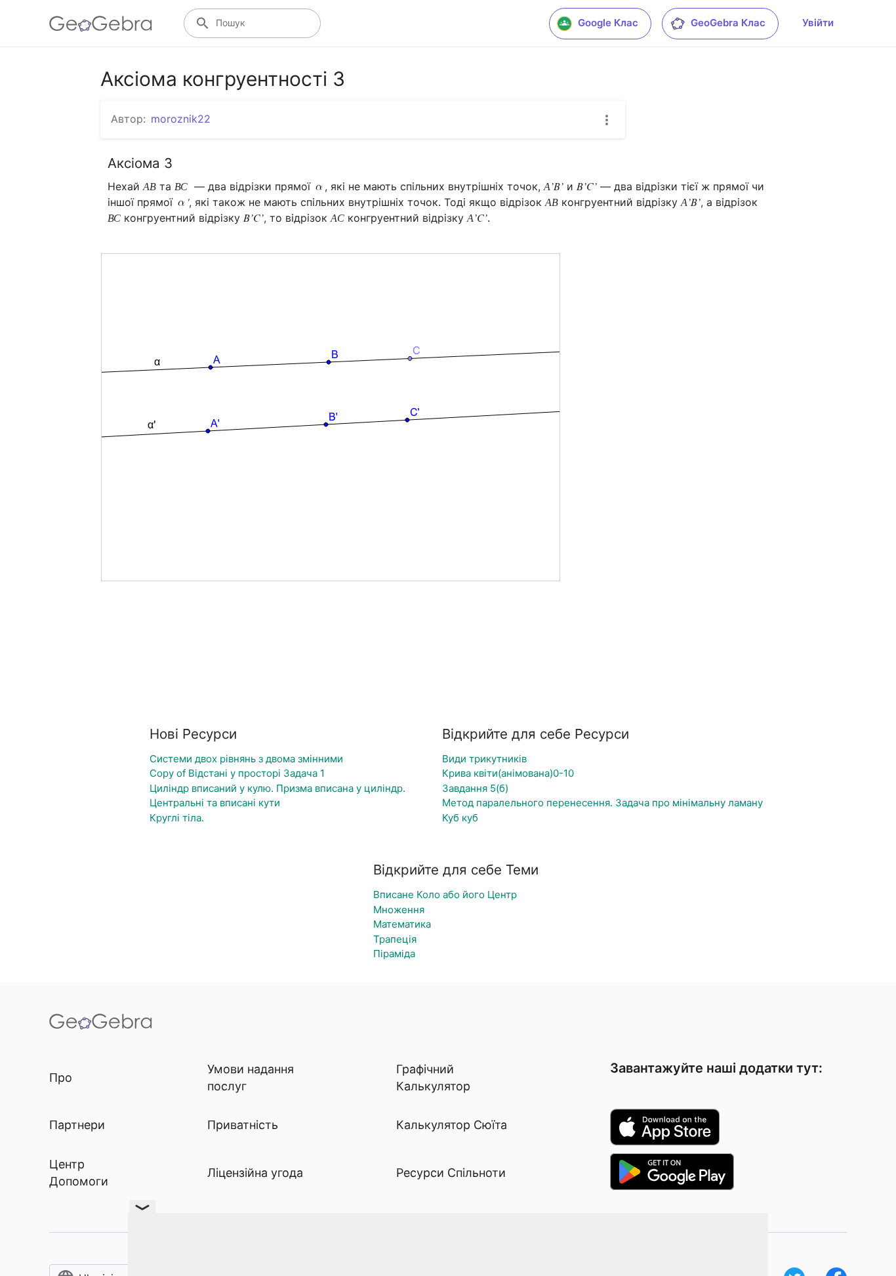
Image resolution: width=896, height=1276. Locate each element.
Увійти (818, 22)
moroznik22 (181, 118)
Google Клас (608, 22)
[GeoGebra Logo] (100, 23)
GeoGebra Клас (728, 22)
